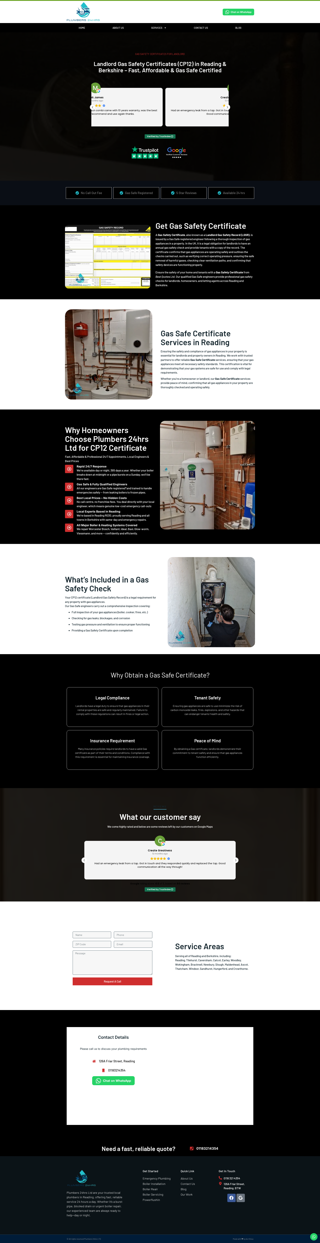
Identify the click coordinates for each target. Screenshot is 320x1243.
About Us (118, 27)
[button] (227, 107)
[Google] (240, 1198)
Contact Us (201, 27)
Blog (238, 27)
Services (156, 27)
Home (82, 27)
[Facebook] (231, 1198)
